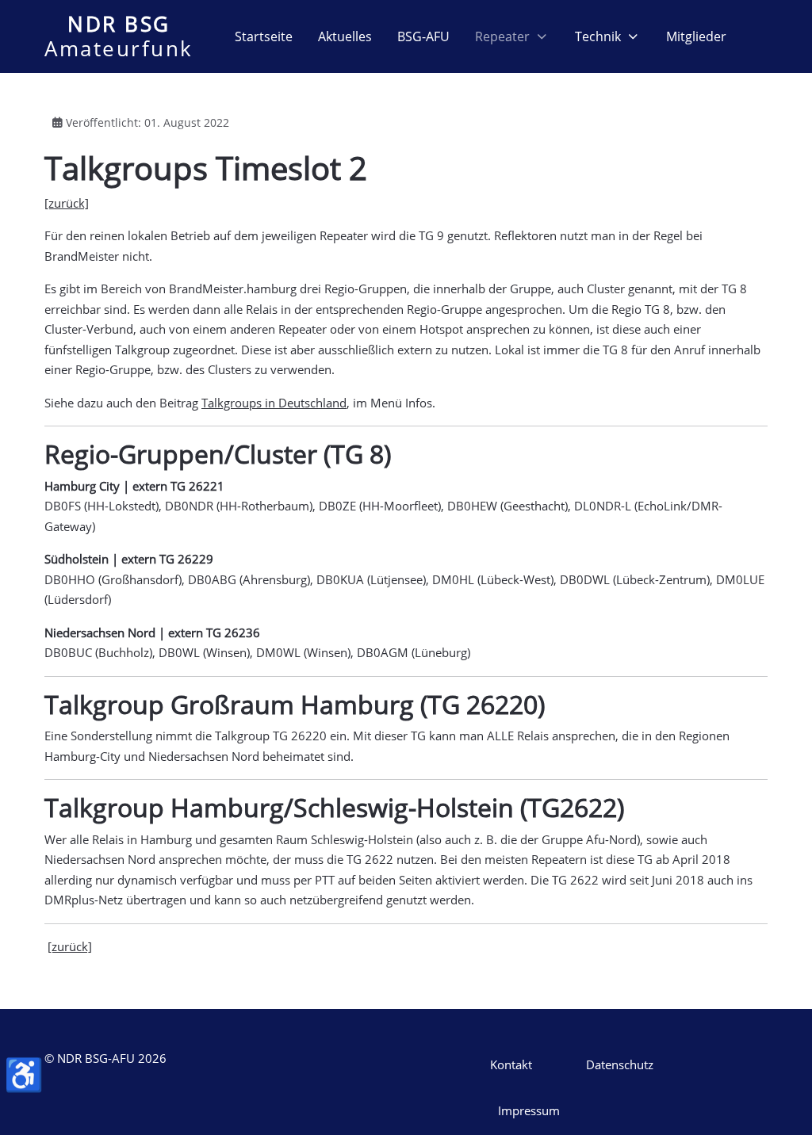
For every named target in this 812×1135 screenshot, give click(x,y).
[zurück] (66, 203)
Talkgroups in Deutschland (274, 403)
